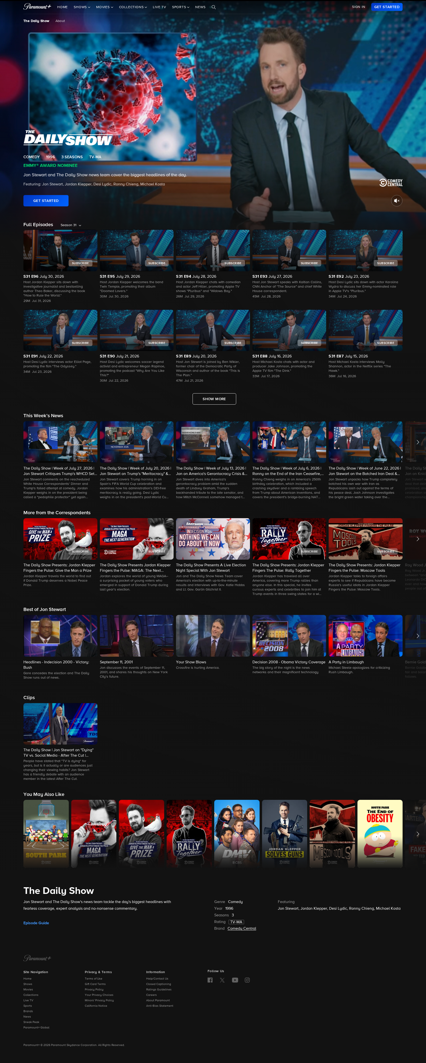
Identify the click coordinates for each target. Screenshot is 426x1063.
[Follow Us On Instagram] (247, 980)
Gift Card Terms (95, 984)
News (200, 7)
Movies (28, 989)
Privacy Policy (94, 989)
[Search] (214, 7)
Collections (30, 995)
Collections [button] (132, 7)
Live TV (159, 7)
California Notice (96, 1005)
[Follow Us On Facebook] (210, 980)
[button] (60, 460)
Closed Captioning (158, 984)
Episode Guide (36, 923)
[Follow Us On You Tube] (235, 980)
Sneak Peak (31, 1022)
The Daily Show (36, 21)
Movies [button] (103, 7)
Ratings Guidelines (159, 989)
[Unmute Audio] (397, 200)
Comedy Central (242, 929)
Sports (27, 1005)
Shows (27, 984)
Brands (28, 1011)
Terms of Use (93, 978)
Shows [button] (81, 7)
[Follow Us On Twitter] (222, 980)
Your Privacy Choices (99, 995)
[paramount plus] (37, 7)
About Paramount (158, 1000)
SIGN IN (358, 7)
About (60, 21)
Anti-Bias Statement (159, 1005)
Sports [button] (179, 7)
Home (62, 7)
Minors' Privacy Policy (99, 1000)
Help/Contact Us (157, 978)
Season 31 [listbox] (68, 225)
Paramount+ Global (36, 1027)
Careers (151, 995)
